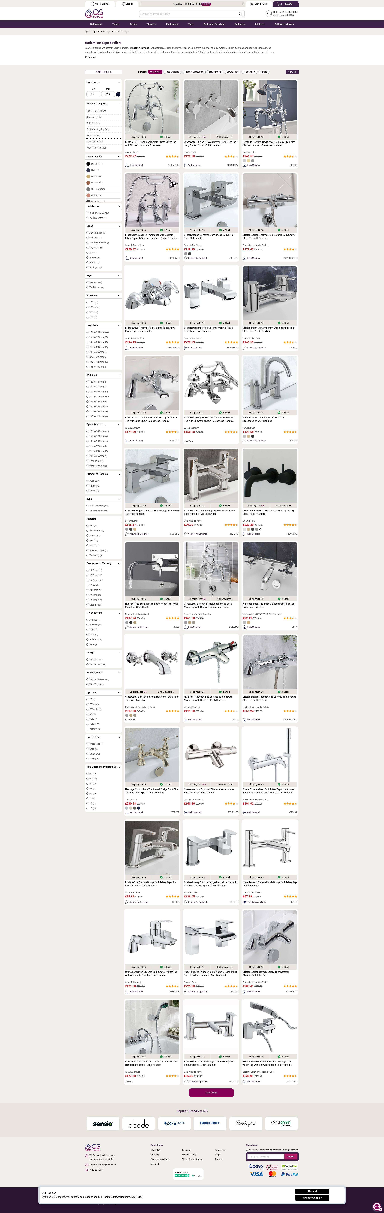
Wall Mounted (98, 218)
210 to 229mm (98, 446)
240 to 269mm (98, 352)
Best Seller (155, 71)
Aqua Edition (97, 232)
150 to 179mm (98, 337)
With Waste (96, 684)
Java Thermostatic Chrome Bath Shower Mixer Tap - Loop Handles (150, 329)
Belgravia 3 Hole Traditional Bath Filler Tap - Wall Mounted (151, 698)
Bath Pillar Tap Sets (96, 147)
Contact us (220, 1150)
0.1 (92, 773)
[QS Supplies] (94, 13)
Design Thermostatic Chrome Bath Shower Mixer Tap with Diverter (269, 698)
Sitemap (155, 1163)
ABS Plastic (96, 530)
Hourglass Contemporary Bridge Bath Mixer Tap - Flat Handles (152, 512)
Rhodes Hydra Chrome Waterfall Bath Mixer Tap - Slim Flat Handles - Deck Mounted (210, 973)
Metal (93, 540)
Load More (211, 1092)
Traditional (96, 287)
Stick (94, 758)
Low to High (232, 72)
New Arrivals (215, 72)
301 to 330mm (98, 366)
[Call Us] (269, 13)
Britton (94, 262)
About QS (155, 1150)
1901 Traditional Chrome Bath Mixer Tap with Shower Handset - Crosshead (150, 144)
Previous (141, 4)
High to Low (249, 72)
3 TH (93, 312)
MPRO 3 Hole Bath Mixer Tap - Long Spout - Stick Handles (268, 512)
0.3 (92, 783)
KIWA (94, 704)
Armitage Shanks (99, 242)
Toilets (115, 24)
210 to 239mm (98, 347)
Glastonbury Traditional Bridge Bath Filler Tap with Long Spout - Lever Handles (151, 791)
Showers (151, 24)
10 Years (95, 570)
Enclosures (172, 24)
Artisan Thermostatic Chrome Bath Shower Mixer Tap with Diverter (269, 237)
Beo (92, 252)
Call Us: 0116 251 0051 (285, 12)
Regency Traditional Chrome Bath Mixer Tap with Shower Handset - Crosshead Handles (209, 419)
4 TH (93, 317)
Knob (93, 748)
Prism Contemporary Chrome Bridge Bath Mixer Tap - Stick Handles (269, 329)
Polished (95, 639)
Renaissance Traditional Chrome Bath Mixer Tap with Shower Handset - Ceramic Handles (151, 237)
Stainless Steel (98, 550)
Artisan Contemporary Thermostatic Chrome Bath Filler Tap (266, 973)
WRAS (94, 729)
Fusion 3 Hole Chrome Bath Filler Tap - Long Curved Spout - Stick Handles (210, 144)
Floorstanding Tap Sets (98, 129)
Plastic (94, 545)
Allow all (312, 1191)
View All (292, 71)
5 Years (95, 599)
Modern (95, 282)
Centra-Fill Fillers (94, 141)
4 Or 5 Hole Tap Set (96, 111)
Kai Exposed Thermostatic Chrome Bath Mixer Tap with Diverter (209, 791)
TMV (93, 719)
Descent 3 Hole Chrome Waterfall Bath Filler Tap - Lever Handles (208, 329)
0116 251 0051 (96, 1169)
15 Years (96, 580)
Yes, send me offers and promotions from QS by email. (274, 1150)
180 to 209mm (98, 342)
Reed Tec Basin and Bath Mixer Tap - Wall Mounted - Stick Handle (151, 605)
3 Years (95, 595)
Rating (264, 72)
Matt (93, 634)
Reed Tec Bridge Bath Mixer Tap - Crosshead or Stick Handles (264, 419)
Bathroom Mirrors (284, 24)
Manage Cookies (312, 1198)
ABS (93, 525)
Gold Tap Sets (93, 123)
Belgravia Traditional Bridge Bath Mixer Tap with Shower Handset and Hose (208, 605)
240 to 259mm (98, 401)
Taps (191, 24)
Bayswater (96, 247)
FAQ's (217, 1154)
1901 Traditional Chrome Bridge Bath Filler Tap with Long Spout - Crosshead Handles (151, 419)
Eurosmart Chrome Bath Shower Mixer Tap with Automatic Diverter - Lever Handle (151, 973)
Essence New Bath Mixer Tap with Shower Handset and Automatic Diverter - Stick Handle (268, 791)
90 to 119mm (98, 465)
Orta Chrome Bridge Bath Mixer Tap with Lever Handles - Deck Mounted (150, 884)
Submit (290, 1156)
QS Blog (155, 1154)
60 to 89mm (96, 461)
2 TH (94, 307)
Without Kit (97, 664)
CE (92, 699)
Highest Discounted (194, 72)
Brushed (95, 624)
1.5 (92, 808)
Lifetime (95, 604)
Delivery (186, 1150)
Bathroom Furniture (214, 24)
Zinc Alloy (95, 555)
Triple (94, 490)
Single (94, 485)
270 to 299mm (98, 357)
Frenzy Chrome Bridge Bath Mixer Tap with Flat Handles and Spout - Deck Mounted (210, 884)
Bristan (94, 257)
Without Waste (99, 679)
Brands (129, 4)
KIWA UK (95, 709)
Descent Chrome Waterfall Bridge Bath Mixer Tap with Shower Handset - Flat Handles (267, 1063)
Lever (94, 753)
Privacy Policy (189, 1154)
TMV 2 (94, 724)
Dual (94, 480)
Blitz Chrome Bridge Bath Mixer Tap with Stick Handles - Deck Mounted (209, 512)
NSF (92, 714)
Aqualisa (95, 237)
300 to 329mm (98, 361)
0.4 (92, 788)
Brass (96, 176)
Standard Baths (94, 117)
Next (242, 4)
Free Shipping (172, 72)
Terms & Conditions (192, 1159)
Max (108, 89)
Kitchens (259, 24)
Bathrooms (96, 24)
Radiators (240, 24)
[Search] (241, 14)
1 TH (93, 302)
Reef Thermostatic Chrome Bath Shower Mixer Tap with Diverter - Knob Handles (208, 698)
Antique (94, 619)
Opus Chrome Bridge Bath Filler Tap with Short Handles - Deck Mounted (209, 1063)
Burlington (95, 267)
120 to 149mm (99, 332)
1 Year (94, 585)
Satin (93, 644)
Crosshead (96, 744)
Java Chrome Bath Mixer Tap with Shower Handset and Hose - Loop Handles (151, 1063)
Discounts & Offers (160, 1159)
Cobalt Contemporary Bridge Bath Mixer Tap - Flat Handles (209, 237)
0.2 (93, 778)
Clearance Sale (102, 4)
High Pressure (98, 505)
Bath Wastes (92, 135)
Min (93, 89)
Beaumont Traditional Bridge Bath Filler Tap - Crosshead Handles (269, 605)
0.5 (93, 793)
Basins (133, 24)
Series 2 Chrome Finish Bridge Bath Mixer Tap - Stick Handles (270, 884)
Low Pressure (98, 510)
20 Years (95, 590)
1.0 (92, 803)
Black (96, 163)
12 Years (95, 575)
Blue (95, 170)
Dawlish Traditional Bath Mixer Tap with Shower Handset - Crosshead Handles (269, 144)
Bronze (97, 182)
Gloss (93, 629)
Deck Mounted (99, 213)
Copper (96, 195)
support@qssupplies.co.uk (102, 1164)
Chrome (98, 189)
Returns (218, 1159)
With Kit (95, 659)
